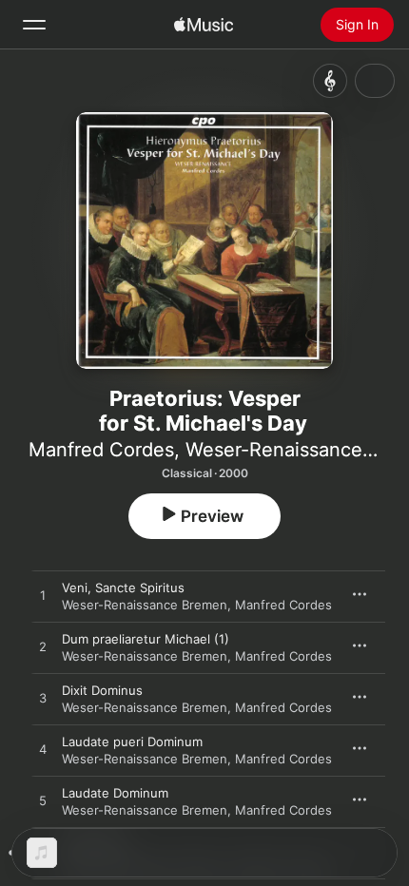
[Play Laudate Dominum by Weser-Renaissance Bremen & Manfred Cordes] (43, 801)
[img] (203, 24)
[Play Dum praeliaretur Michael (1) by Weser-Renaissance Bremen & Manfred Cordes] (43, 647)
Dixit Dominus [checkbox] (102, 690)
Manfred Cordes (101, 449)
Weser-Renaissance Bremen (144, 604)
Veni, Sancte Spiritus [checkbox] (123, 587)
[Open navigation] (34, 25)
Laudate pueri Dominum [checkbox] (132, 741)
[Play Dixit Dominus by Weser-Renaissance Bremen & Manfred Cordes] (43, 698)
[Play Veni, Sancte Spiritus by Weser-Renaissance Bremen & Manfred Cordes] (43, 596)
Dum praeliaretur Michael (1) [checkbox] (145, 638)
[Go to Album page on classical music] (330, 81)
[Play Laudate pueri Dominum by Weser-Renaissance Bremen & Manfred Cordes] (43, 750)
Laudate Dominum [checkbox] (115, 792)
